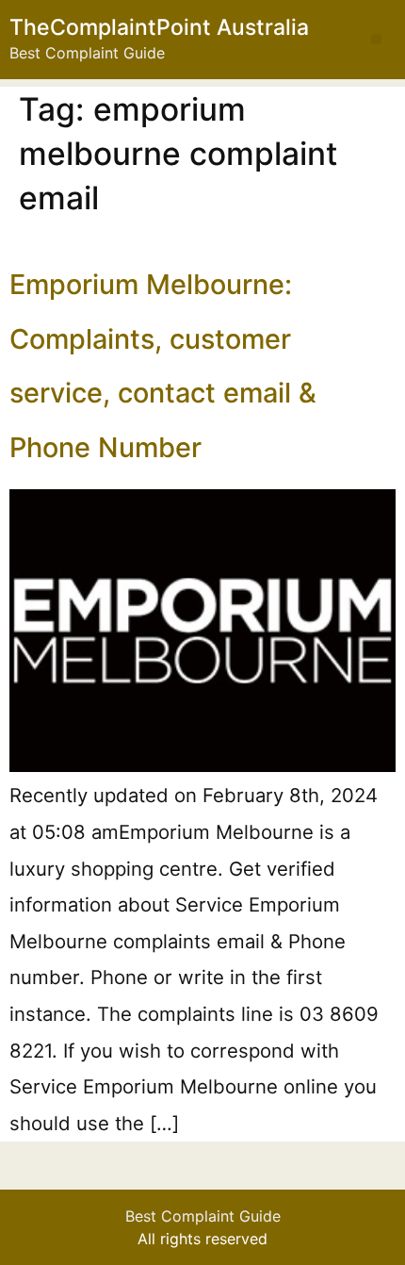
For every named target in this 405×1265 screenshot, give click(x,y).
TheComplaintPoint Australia (159, 27)
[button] (376, 39)
